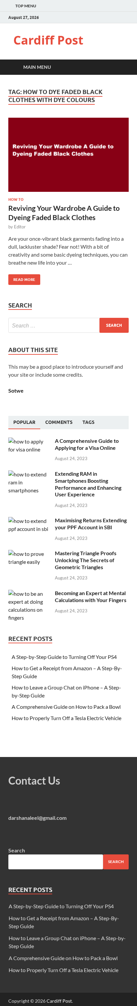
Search (16, 850)
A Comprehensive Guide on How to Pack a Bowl (66, 706)
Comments (58, 422)
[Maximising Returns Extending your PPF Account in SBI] (29, 521)
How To (16, 199)
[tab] (24, 422)
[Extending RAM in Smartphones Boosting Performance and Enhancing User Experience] (29, 474)
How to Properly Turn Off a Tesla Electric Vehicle (66, 718)
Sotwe (16, 390)
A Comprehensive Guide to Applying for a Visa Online (87, 444)
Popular (24, 422)
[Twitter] (118, 18)
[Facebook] (110, 18)
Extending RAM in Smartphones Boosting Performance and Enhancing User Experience (88, 483)
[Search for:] (68, 325)
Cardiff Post (48, 40)
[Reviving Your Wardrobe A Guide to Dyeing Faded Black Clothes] (68, 157)
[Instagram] (126, 18)
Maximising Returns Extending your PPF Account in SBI (91, 523)
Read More (21, 278)
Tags (88, 422)
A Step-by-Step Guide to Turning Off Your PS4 (64, 657)
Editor (20, 226)
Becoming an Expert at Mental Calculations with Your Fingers (90, 596)
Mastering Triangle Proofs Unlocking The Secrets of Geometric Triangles (85, 560)
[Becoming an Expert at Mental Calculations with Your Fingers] (29, 593)
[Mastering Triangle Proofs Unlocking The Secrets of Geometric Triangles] (29, 554)
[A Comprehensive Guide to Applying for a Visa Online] (29, 441)
